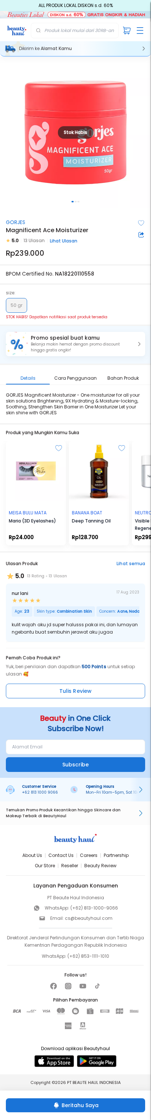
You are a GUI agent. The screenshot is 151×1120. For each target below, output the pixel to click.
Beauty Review (100, 865)
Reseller (69, 865)
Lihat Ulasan (63, 241)
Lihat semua (131, 563)
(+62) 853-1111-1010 (88, 956)
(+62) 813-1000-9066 (94, 908)
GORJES (15, 222)
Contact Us (61, 855)
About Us (32, 855)
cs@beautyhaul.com (89, 918)
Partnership (116, 855)
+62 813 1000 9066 (40, 792)
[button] (75, 344)
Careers (88, 855)
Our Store (45, 865)
